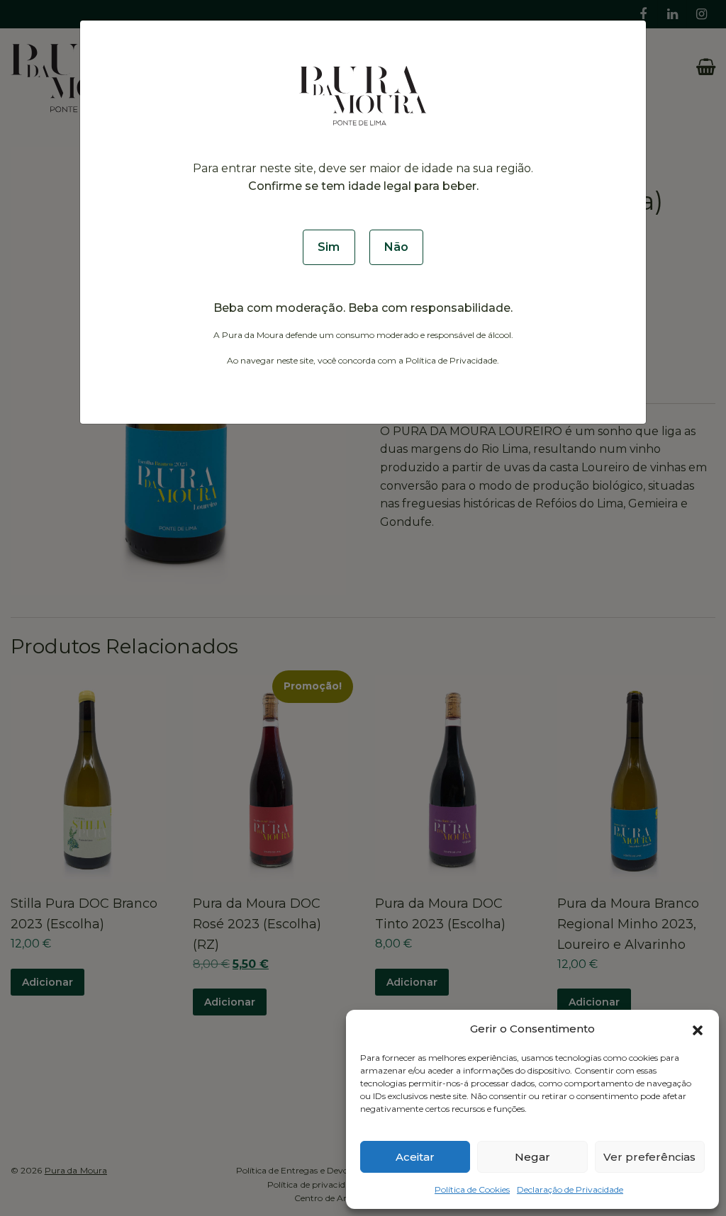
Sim (329, 247)
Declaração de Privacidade (570, 1189)
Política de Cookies (472, 1189)
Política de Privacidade (451, 360)
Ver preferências (649, 1157)
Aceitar (415, 1157)
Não (396, 247)
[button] (698, 1029)
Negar (532, 1157)
